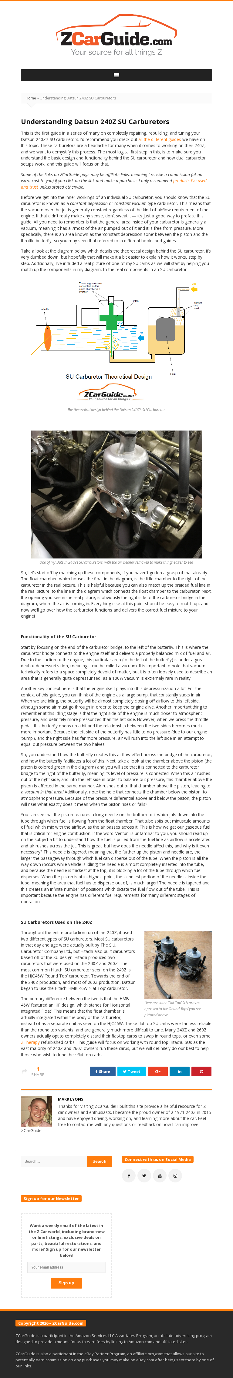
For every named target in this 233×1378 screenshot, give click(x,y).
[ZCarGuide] (116, 35)
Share (104, 1071)
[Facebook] (129, 1175)
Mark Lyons (70, 1099)
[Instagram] (175, 1175)
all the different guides (159, 139)
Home (30, 98)
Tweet (133, 1071)
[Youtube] (160, 1175)
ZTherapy (30, 1042)
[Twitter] (144, 1175)
